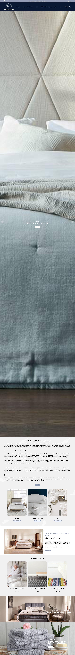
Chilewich (37, 589)
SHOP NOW (37, 226)
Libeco (17, 589)
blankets (24, 447)
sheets (16, 447)
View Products (17, 520)
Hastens (33, 455)
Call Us (48, 550)
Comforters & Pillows (28, 6)
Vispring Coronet (53, 538)
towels (27, 447)
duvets (20, 447)
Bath (37, 6)
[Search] (65, 7)
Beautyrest (50, 455)
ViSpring (37, 455)
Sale (56, 6)
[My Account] (67, 6)
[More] (61, 6)
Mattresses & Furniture (46, 6)
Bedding (18, 6)
